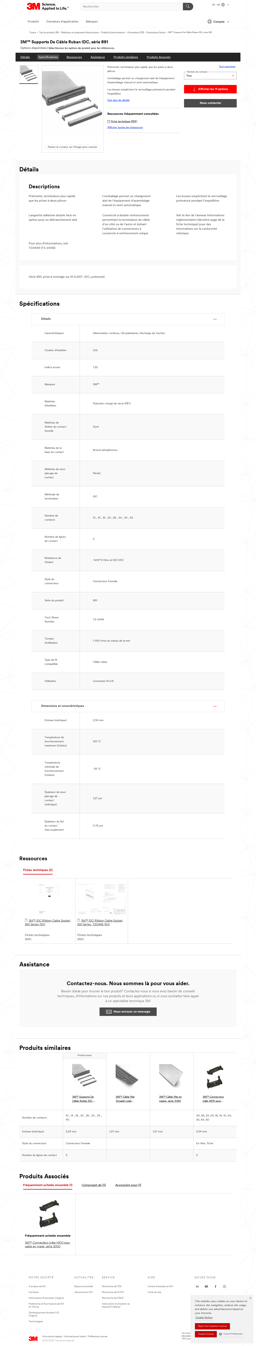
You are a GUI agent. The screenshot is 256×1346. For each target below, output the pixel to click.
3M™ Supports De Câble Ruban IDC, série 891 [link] (83, 1099)
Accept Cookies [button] (206, 1334)
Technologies (36, 1321)
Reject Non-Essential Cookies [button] (212, 1326)
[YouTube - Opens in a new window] (206, 1286)
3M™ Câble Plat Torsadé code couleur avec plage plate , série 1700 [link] (127, 1099)
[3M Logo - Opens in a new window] (48, 6)
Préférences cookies (97, 1336)
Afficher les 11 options (213, 89)
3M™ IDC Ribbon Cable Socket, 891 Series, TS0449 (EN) (100, 922)
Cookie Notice (204, 1317)
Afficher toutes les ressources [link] (125, 127)
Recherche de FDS (112, 1286)
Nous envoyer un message (132, 1011)
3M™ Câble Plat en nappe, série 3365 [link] (170, 1099)
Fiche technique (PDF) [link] (124, 121)
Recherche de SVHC (113, 1292)
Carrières (33, 1292)
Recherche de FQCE (113, 1298)
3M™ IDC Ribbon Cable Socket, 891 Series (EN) (48, 922)
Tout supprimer (227, 66)
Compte (219, 21)
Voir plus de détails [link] (118, 100)
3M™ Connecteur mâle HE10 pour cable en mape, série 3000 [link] (215, 1099)
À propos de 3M (37, 1286)
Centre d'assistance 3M (160, 1286)
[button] (230, 1334)
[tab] (38, 870)
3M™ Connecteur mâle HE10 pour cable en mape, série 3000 (47, 1244)
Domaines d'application (62, 21)
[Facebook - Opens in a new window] (215, 1286)
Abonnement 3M (83, 1292)
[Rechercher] (188, 6)
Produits (33, 21)
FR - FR (216, 5)
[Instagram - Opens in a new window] (224, 1286)
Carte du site (154, 1292)
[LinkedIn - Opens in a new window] (197, 1286)
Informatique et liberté (75, 1336)
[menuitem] (25, 57)
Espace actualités (83, 1286)
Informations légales (52, 1336)
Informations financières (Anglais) (46, 1298)
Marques (92, 21)
